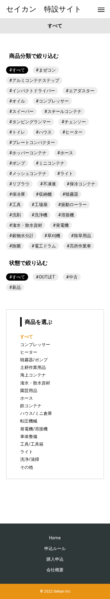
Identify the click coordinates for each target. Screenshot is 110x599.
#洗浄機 (39, 214)
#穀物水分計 (21, 235)
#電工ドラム (43, 245)
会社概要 (55, 569)
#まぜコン (46, 70)
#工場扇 (39, 204)
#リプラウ (19, 183)
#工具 (15, 204)
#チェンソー (73, 121)
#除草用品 (81, 235)
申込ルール (55, 548)
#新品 (15, 287)
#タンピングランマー (30, 121)
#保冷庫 (17, 194)
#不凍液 (48, 183)
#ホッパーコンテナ (27, 152)
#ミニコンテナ (50, 163)
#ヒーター (72, 132)
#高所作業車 (79, 245)
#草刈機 (52, 235)
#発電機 (61, 225)
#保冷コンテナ (81, 183)
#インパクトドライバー (32, 90)
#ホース (65, 152)
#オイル (17, 101)
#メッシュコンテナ (27, 173)
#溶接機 (66, 214)
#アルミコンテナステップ (34, 80)
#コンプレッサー (52, 101)
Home (55, 537)
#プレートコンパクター (32, 142)
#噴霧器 (70, 194)
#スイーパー (21, 111)
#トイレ (17, 132)
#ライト (65, 173)
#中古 (72, 277)
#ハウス (44, 132)
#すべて (17, 70)
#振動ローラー (72, 204)
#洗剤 (15, 214)
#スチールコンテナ (63, 111)
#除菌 (15, 245)
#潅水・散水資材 (25, 225)
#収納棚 (44, 194)
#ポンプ (17, 163)
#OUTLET (45, 277)
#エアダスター (80, 90)
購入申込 (55, 559)
